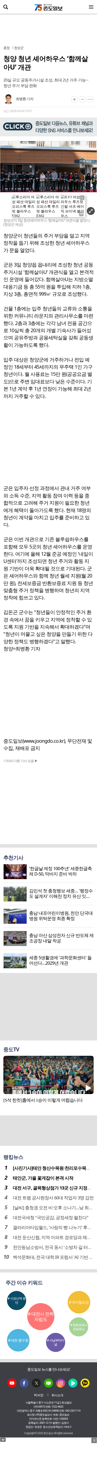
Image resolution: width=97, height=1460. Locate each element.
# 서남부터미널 (55, 1342)
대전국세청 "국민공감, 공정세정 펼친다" (50, 1217)
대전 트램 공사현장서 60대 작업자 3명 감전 (53, 1198)
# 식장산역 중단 (16, 1300)
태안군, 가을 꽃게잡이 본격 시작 (43, 1178)
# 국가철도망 (79, 1302)
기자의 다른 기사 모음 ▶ (20, 760)
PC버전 (38, 1395)
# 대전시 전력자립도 (41, 1316)
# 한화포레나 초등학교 (78, 1327)
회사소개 (57, 1395)
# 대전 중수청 (18, 1340)
